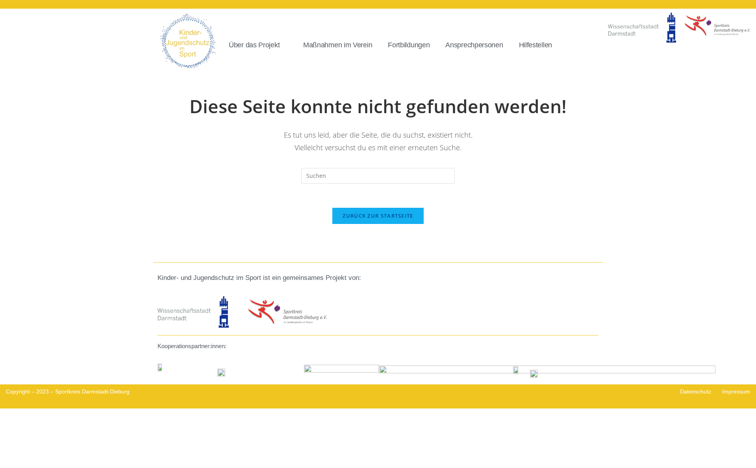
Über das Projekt (254, 45)
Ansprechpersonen (474, 45)
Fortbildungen (409, 45)
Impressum (736, 391)
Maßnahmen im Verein (337, 45)
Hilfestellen (535, 45)
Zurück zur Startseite (378, 215)
